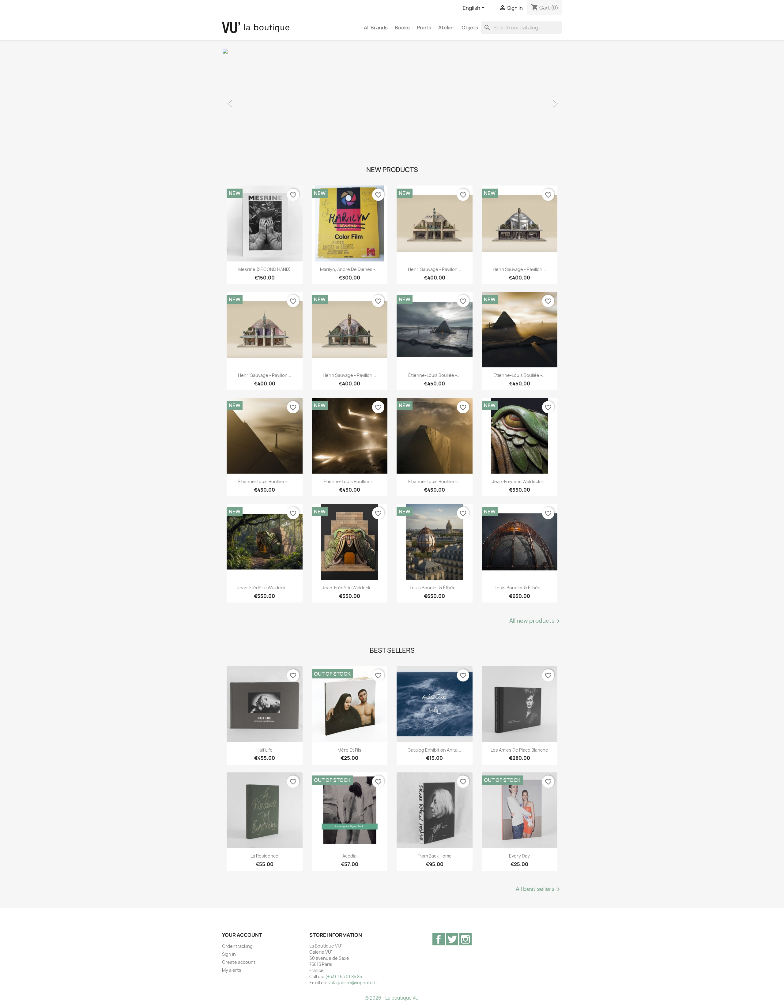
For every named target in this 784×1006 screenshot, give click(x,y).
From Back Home (434, 856)
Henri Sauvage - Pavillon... (434, 269)
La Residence (264, 856)
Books (402, 27)
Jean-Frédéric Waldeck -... (519, 481)
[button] (247, 99)
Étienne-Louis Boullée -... (434, 375)
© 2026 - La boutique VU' (392, 998)
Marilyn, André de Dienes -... (349, 269)
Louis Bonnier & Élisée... (434, 588)
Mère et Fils (349, 750)
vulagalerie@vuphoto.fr (352, 982)
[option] (392, 99)
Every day (519, 856)
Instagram (465, 939)
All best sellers (539, 889)
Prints (424, 27)
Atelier (446, 27)
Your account (242, 935)
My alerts (231, 970)
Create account (238, 962)
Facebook (438, 939)
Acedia (349, 856)
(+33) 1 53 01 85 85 (343, 976)
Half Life (264, 750)
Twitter (452, 939)
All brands (376, 27)
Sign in (229, 954)
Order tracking (237, 946)
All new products (535, 621)
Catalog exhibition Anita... (434, 750)
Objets (470, 27)
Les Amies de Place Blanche (519, 750)
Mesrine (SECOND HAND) (264, 269)
